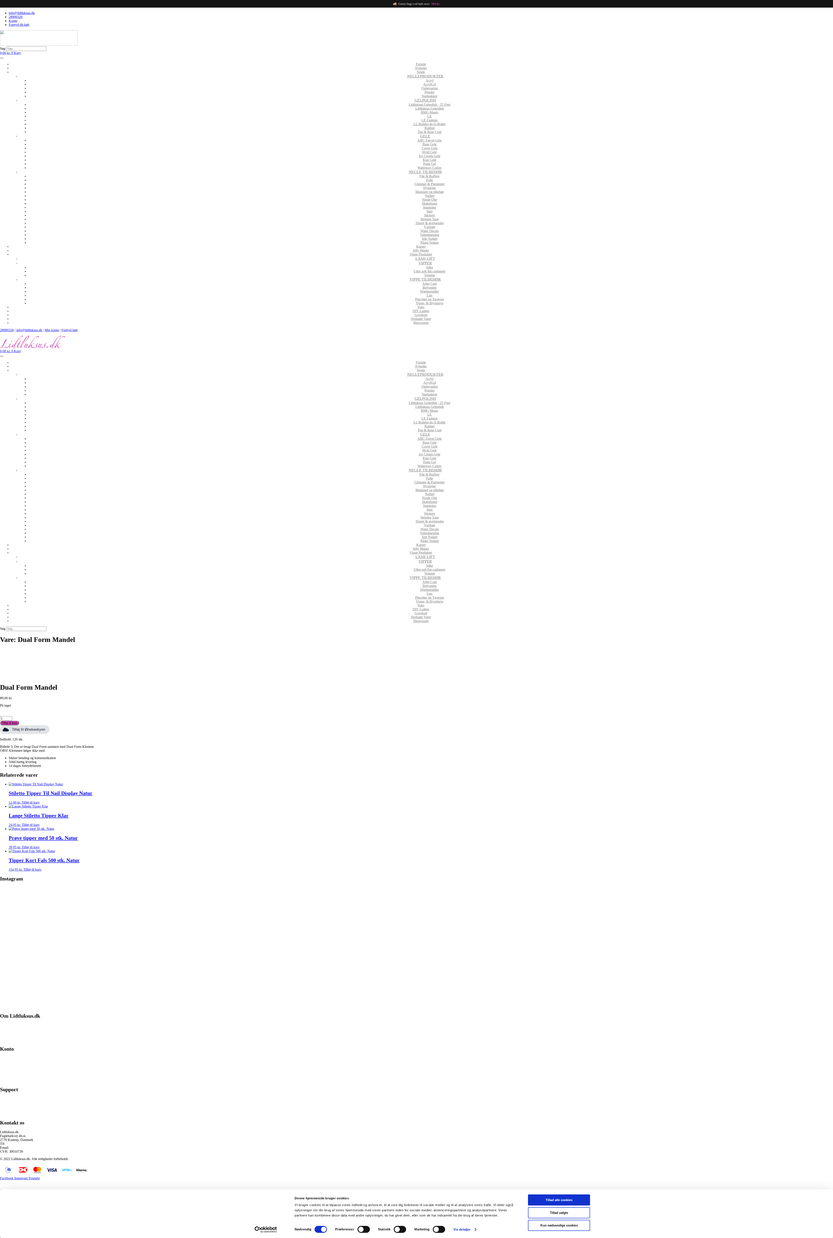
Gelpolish (425, 100)
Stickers (429, 215)
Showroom (420, 323)
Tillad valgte (559, 1213)
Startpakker (429, 96)
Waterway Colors (429, 168)
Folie (429, 180)
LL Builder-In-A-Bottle (429, 124)
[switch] (363, 1229)
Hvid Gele (429, 152)
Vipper (425, 263)
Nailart (429, 196)
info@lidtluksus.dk (29, 330)
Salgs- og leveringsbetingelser (20, 1032)
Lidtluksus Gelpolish (429, 108)
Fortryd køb (69, 330)
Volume (429, 275)
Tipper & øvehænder (429, 223)
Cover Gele (430, 148)
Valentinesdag (429, 235)
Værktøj (429, 227)
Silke (429, 267)
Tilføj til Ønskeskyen (28, 729)
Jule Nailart (429, 239)
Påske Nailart (429, 242)
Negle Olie (429, 199)
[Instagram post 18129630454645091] (103, 891)
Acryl (429, 80)
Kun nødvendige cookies (559, 1225)
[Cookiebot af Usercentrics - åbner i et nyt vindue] (266, 1229)
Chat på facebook (12, 1099)
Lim (429, 295)
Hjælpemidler (429, 291)
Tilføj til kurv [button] (31, 802)
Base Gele (430, 144)
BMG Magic (429, 112)
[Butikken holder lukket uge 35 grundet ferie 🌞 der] (312, 947)
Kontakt (5, 1040)
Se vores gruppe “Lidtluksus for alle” (25, 1106)
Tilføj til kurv (9, 723)
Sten (429, 211)
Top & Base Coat (429, 132)
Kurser (421, 246)
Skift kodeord (9, 1073)
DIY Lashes (421, 311)
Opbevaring (429, 88)
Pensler (430, 92)
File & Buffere (429, 176)
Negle (421, 72)
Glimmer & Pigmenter (429, 184)
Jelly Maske (421, 250)
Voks (420, 307)
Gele (425, 136)
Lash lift (425, 258)
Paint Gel (429, 164)
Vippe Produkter (421, 254)
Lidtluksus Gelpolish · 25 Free (429, 104)
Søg (2, 48)
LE (429, 116)
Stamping (429, 207)
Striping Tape (429, 219)
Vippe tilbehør (425, 279)
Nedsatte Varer (421, 319)
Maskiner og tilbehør (429, 192)
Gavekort (421, 315)
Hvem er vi (7, 1025)
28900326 (7, 330)
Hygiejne (429, 188)
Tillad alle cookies (559, 1200)
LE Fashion (429, 120)
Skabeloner (429, 203)
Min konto (52, 330)
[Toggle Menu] (1, 58)
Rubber (430, 128)
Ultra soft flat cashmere (429, 271)
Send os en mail (11, 1113)
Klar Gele (429, 160)
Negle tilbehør (425, 172)
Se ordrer (6, 1065)
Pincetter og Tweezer (429, 299)
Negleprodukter (425, 76)
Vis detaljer (462, 1229)
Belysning (429, 287)
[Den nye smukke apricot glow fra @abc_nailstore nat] (521, 947)
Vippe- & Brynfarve (429, 303)
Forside (421, 64)
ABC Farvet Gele (429, 140)
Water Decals (429, 231)
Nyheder (421, 68)
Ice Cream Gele (429, 156)
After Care (429, 283)
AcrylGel (429, 84)
